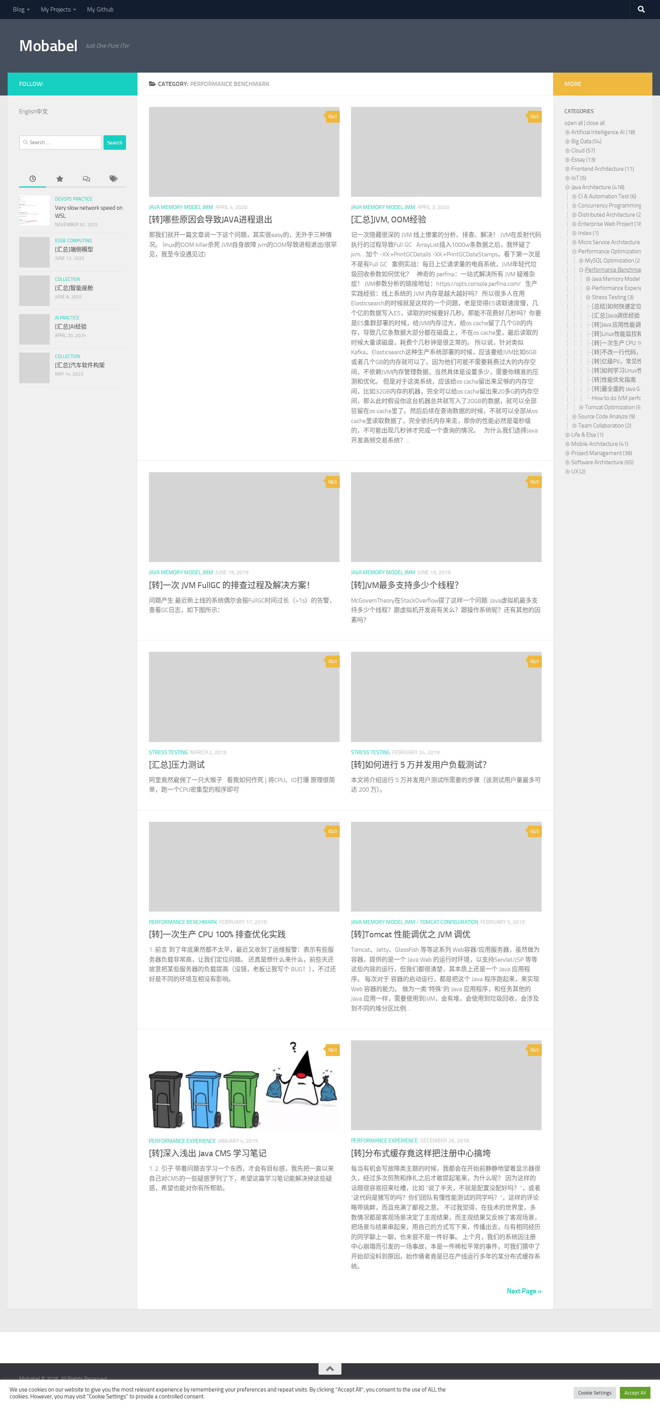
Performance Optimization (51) (615, 251)
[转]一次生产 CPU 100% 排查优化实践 (217, 934)
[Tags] (112, 179)
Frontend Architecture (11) (602, 168)
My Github (100, 9)
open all (574, 123)
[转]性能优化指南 (614, 379)
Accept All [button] (635, 1393)
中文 (42, 111)
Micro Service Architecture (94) (614, 242)
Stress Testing (168, 752)
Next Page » (524, 1291)
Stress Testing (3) (613, 297)
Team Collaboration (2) (604, 425)
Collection (67, 279)
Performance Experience (182, 1141)
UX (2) (578, 471)
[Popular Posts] (59, 179)
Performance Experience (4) (625, 288)
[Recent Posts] (32, 179)
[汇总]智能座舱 (74, 288)
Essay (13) (583, 159)
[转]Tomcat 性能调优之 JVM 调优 (411, 934)
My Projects (56, 9)
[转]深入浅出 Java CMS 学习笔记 (208, 1153)
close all (595, 123)
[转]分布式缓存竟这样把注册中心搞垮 (421, 1153)
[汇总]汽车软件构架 (80, 365)
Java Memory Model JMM (181, 207)
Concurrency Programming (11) (615, 205)
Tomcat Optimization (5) (613, 407)
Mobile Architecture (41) (599, 444)
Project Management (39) (601, 453)
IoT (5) (578, 178)
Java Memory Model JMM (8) (626, 278)
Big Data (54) (586, 141)
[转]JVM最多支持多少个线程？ (407, 585)
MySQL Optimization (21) (614, 260)
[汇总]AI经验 (71, 326)
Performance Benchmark (183, 922)
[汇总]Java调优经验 (616, 315)
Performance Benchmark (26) (620, 269)
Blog (18, 9)
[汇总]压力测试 (177, 765)
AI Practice (67, 318)
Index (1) (588, 233)
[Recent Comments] (86, 179)
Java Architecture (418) (597, 187)
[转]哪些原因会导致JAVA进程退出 (210, 220)
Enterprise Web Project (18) (611, 223)
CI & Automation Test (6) (607, 196)
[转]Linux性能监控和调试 (623, 333)
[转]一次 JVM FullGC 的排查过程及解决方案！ (232, 585)
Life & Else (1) (587, 434)
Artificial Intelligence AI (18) (603, 132)
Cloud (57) (583, 150)
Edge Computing (73, 240)
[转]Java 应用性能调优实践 (625, 324)
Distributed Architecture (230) (613, 214)
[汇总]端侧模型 (74, 249)
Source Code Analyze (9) (606, 416)
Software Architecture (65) (602, 462)
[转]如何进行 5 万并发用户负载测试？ (421, 765)
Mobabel (48, 45)
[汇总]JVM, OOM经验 (388, 220)
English (27, 111)
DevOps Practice (73, 199)
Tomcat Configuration (449, 922)
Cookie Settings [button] (594, 1393)
